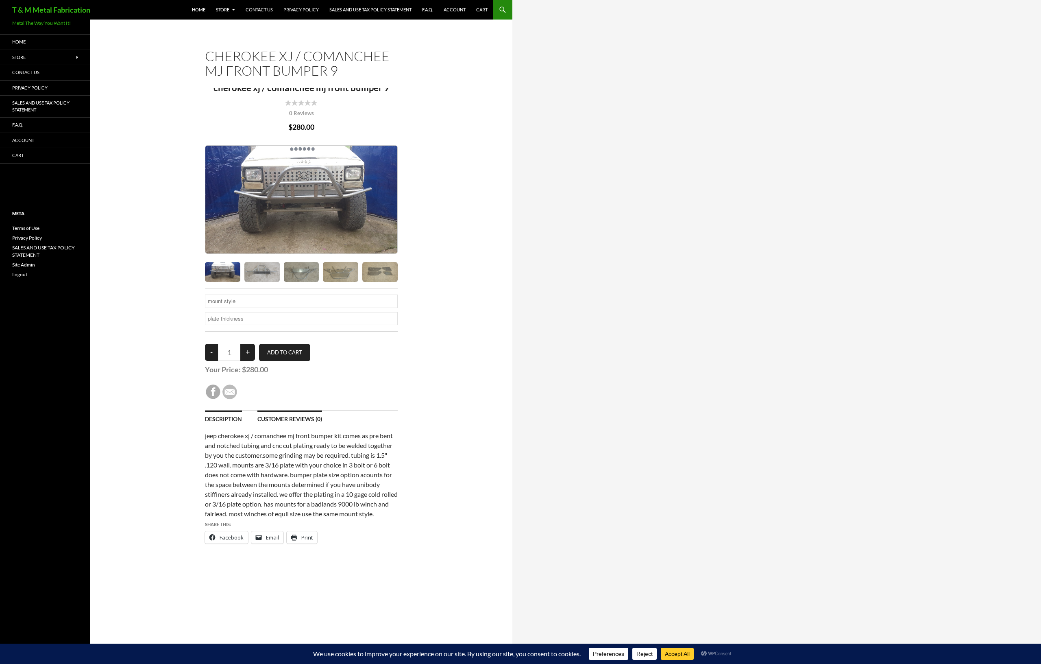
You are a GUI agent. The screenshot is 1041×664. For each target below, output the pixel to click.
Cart (482, 9)
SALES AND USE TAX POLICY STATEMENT (370, 9)
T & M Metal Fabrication (51, 9)
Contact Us (259, 9)
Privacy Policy (301, 9)
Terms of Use (25, 228)
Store (222, 9)
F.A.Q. (427, 9)
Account (455, 9)
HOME (198, 9)
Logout (19, 274)
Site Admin (23, 265)
